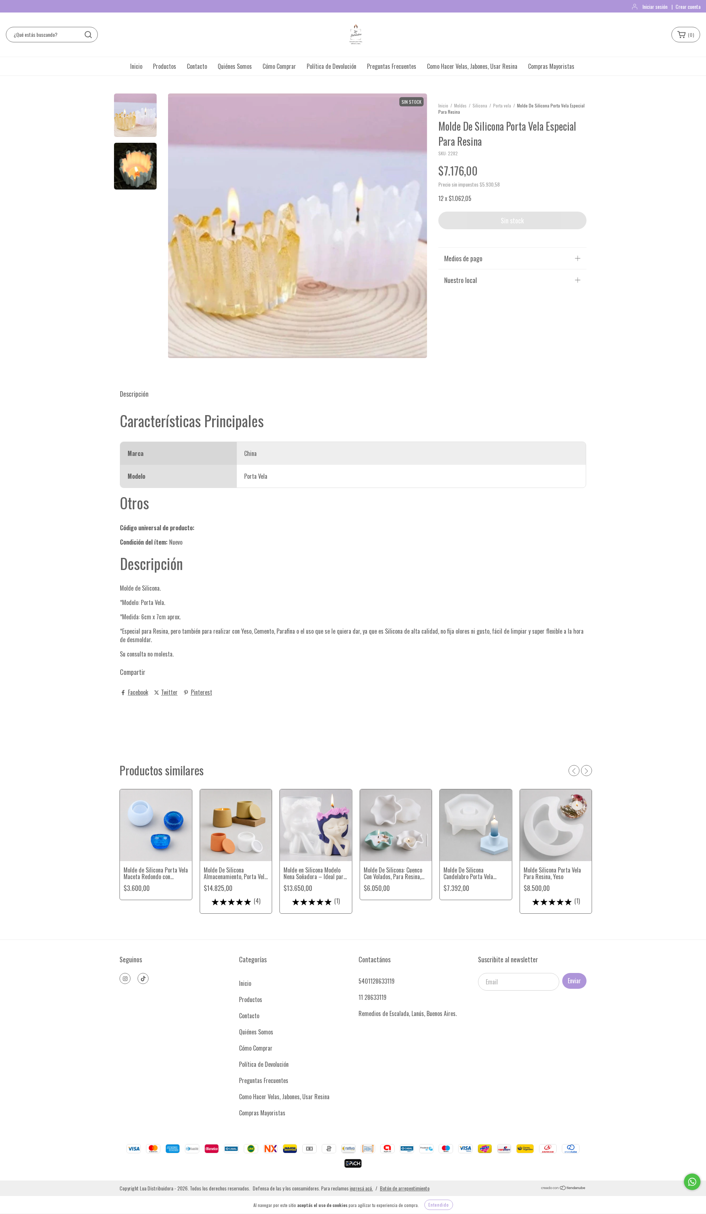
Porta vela (502, 105)
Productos (164, 66)
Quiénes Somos (235, 66)
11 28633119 (372, 997)
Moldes (460, 105)
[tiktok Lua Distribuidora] (143, 978)
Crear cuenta (687, 6)
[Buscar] (88, 34)
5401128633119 (377, 981)
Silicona (480, 105)
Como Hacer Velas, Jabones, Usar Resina (472, 66)
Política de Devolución (331, 66)
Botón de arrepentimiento (404, 1188)
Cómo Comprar (279, 66)
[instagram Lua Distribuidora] (125, 978)
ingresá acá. (361, 1188)
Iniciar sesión (654, 6)
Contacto (197, 66)
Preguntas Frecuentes (391, 66)
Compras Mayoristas (551, 66)
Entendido (438, 1204)
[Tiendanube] (563, 1188)
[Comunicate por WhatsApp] (692, 1182)
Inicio (136, 66)
